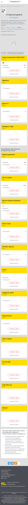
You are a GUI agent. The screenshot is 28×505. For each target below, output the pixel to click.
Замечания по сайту (5, 476)
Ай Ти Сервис (7, 177)
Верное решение (8, 154)
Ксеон (4, 270)
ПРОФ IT (5, 408)
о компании (20, 495)
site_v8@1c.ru (12, 484)
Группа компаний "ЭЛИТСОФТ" (13, 57)
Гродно (8, 27)
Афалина (5, 80)
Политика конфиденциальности (8, 475)
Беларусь (12, 31)
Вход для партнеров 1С (6, 470)
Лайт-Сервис (7, 339)
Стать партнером (5, 473)
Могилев (3, 29)
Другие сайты (4, 478)
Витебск (13, 27)
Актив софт (6, 362)
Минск (2, 27)
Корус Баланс (7, 316)
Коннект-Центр (8, 247)
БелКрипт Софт (7, 126)
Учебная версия (4, 471)
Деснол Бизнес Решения (11, 200)
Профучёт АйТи (8, 293)
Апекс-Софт (6, 224)
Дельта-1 (5, 103)
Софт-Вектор (7, 385)
